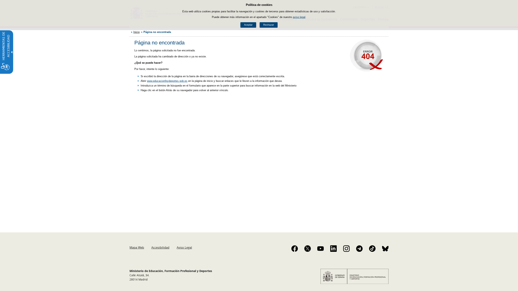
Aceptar (248, 24)
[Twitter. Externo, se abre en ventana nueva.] (307, 248)
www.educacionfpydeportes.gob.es (167, 80)
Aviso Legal (184, 247)
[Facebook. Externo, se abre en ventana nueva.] (294, 248)
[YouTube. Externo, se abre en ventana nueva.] (320, 248)
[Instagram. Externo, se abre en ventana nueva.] (346, 248)
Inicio (136, 32)
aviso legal (299, 17)
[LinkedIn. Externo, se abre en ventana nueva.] (333, 248)
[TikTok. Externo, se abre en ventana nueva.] (372, 248)
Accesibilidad (160, 247)
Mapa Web (137, 247)
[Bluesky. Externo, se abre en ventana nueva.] (385, 248)
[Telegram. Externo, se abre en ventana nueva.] (359, 248)
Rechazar (268, 24)
